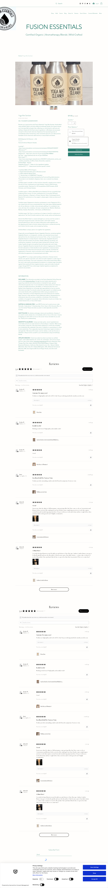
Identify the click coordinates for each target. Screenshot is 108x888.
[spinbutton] (71, 123)
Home (20, 56)
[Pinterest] (82, 3)
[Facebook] (85, 3)
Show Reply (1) (36, 400)
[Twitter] (87, 3)
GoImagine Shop (30, 281)
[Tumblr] (90, 3)
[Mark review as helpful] (91, 405)
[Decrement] (69, 123)
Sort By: (81, 385)
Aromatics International (40, 341)
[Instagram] (80, 3)
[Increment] (74, 123)
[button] (101, 3)
